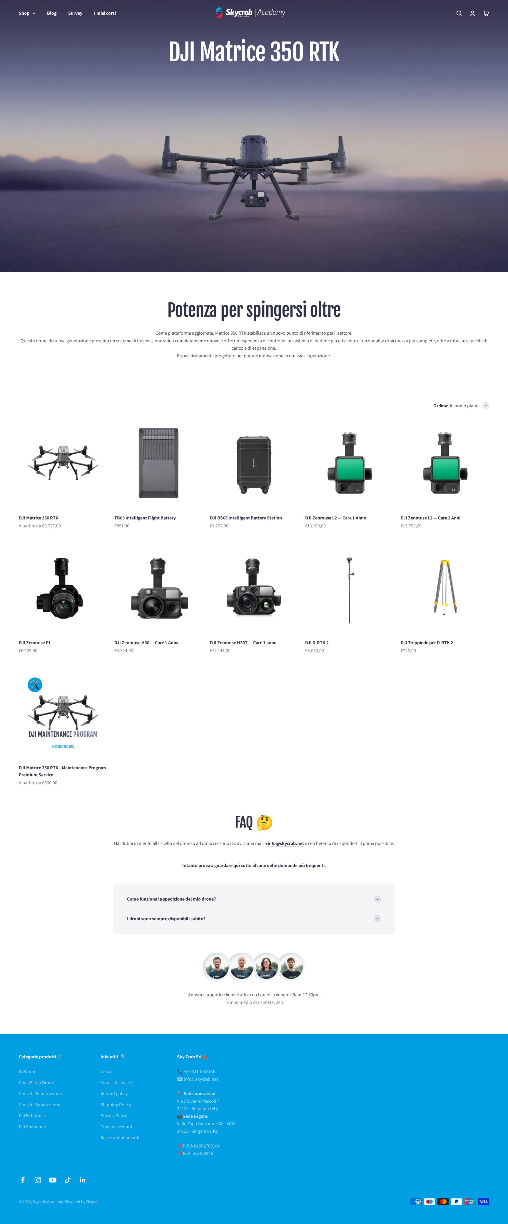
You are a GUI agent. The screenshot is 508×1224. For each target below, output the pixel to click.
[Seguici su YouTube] (53, 1180)
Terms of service (116, 1082)
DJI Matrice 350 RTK (39, 518)
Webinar (27, 1071)
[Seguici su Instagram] (38, 1180)
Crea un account (116, 1127)
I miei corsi (105, 13)
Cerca (106, 1071)
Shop (24, 13)
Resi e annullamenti (120, 1138)
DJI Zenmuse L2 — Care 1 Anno (335, 518)
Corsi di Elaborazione (39, 1105)
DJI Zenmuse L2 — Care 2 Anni (430, 518)
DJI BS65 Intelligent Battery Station (246, 518)
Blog (51, 13)
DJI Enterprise (32, 1115)
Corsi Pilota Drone (36, 1082)
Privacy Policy (114, 1115)
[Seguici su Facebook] (23, 1180)
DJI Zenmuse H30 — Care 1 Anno (146, 643)
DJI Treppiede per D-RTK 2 (427, 643)
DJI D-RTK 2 (317, 643)
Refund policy (114, 1093)
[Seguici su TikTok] (68, 1180)
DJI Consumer (32, 1127)
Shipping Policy (116, 1105)
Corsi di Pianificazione (40, 1093)
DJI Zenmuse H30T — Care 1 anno (243, 643)
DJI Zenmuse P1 (35, 643)
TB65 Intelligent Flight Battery (145, 518)
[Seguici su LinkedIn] (83, 1180)
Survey (75, 13)
